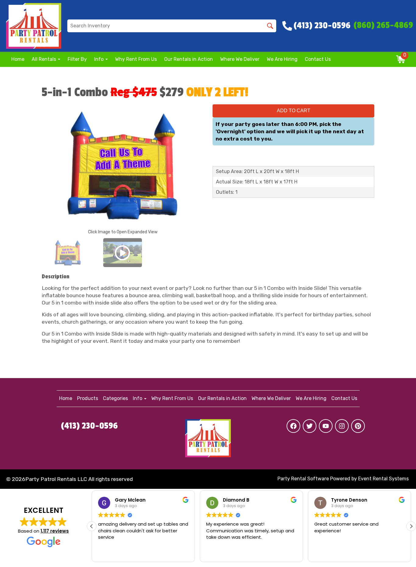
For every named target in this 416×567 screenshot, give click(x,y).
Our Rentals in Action (188, 59)
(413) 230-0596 (89, 425)
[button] (411, 526)
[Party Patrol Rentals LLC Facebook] (293, 426)
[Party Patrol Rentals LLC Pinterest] (358, 426)
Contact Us (318, 59)
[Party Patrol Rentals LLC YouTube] (326, 426)
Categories (115, 398)
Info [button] (99, 59)
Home (17, 59)
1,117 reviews (55, 531)
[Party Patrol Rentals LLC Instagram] (342, 426)
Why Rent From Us (136, 59)
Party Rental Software (303, 479)
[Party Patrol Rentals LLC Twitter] (309, 426)
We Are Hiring (282, 59)
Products (87, 398)
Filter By (77, 59)
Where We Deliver (239, 59)
